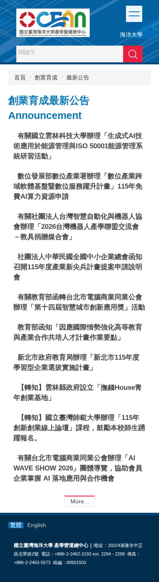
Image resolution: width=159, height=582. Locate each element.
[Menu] (134, 14)
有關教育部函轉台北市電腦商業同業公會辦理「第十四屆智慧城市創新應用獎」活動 (79, 302)
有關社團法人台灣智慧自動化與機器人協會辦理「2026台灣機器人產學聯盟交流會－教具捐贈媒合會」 (77, 226)
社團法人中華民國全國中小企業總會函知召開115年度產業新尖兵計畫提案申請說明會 (77, 267)
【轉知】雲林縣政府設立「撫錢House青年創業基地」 (77, 392)
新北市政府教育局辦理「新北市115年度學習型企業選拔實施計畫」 (76, 362)
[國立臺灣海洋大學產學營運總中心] (53, 23)
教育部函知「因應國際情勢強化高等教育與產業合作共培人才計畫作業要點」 (77, 332)
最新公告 (77, 77)
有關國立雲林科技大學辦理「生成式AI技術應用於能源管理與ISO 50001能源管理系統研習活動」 (78, 146)
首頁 (20, 77)
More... (80, 501)
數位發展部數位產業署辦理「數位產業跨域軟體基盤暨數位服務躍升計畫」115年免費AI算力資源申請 (77, 186)
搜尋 (133, 54)
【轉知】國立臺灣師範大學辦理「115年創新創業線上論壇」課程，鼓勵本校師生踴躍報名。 (79, 427)
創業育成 (46, 77)
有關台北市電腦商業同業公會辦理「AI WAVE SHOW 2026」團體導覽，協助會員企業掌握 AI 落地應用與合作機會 (77, 468)
